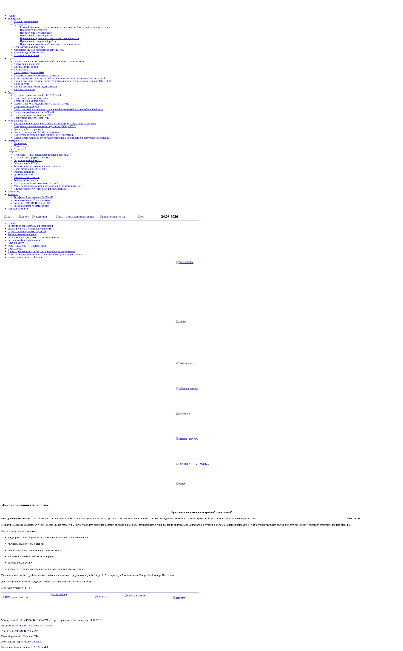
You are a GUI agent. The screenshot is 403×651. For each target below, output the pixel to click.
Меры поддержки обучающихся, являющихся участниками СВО (48, 186)
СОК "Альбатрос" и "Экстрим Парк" (28, 245)
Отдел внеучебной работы (28, 160)
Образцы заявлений (24, 171)
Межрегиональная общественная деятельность (39, 49)
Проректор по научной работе (36, 35)
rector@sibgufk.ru (33, 641)
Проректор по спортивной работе (38, 41)
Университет (14, 18)
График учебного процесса (28, 129)
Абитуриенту (15, 140)
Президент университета (33, 30)
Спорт (11, 92)
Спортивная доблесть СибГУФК (31, 117)
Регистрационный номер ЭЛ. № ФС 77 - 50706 (26, 625)
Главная (12, 15)
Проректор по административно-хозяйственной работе (49, 38)
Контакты (13, 194)
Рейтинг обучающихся (26, 180)
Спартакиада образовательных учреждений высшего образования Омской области (58, 109)
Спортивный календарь (26, 106)
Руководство (20, 24)
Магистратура (21, 146)
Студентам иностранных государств (27, 231)
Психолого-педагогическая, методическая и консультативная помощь (45, 254)
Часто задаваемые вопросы (22, 234)
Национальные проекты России (25, 257)
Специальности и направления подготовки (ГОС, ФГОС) (45, 126)
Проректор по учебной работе (36, 32)
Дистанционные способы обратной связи (30, 228)
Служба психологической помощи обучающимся (40, 188)
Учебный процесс (17, 120)
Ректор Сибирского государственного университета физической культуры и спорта (65, 27)
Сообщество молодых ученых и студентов (36, 75)
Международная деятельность (30, 52)
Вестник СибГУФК (24, 89)
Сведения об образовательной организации (31, 225)
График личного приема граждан (31, 205)
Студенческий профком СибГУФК (32, 157)
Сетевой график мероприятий (24, 240)
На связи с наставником (27, 177)
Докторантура (21, 83)
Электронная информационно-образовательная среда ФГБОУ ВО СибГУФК (55, 123)
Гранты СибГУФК (24, 174)
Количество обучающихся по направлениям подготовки (44, 135)
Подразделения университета (29, 47)
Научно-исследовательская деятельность (35, 86)
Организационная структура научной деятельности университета (49, 61)
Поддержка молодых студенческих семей (36, 183)
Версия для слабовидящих (80, 216)
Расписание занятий (18, 208)
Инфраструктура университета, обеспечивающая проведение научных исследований (59, 78)
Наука (11, 58)
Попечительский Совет (26, 55)
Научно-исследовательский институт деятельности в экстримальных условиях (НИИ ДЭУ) (63, 81)
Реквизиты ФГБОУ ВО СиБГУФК (32, 203)
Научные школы (22, 69)
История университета (26, 21)
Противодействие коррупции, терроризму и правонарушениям (41, 251)
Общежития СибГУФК (26, 163)
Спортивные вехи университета (31, 98)
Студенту (13, 152)
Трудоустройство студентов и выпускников (37, 166)
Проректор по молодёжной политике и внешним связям (50, 44)
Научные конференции (26, 66)
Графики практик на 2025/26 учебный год (36, 132)
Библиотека (14, 191)
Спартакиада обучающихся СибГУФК (34, 112)
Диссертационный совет (27, 64)
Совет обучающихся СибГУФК (30, 169)
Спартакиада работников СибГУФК (33, 115)
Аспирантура (21, 149)
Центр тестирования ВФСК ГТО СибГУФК (37, 95)
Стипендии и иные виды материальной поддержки (41, 154)
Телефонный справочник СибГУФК (33, 197)
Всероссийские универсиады (29, 100)
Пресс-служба (15, 248)
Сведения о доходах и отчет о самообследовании (34, 237)
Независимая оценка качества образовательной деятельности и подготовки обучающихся (62, 137)
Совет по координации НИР (29, 72)
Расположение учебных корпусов (32, 200)
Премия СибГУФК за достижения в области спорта (41, 103)
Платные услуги (16, 242)
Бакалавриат (20, 143)
